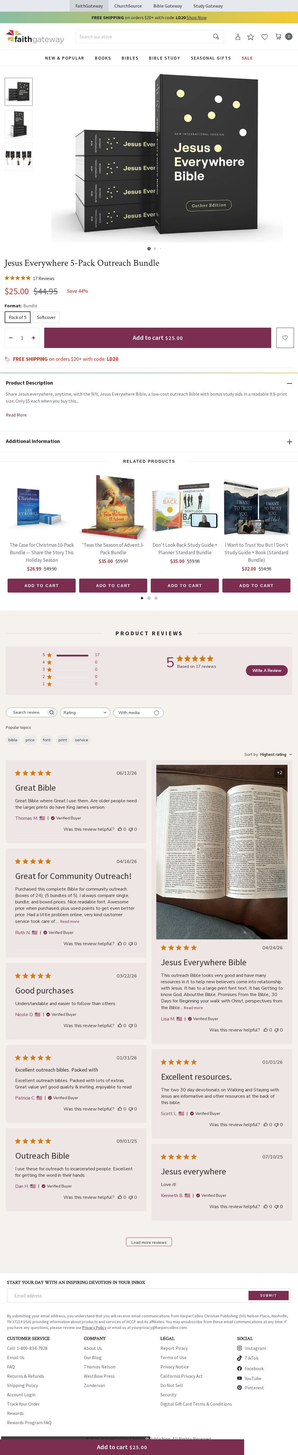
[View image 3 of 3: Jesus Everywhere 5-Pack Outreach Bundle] (18, 156)
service (81, 740)
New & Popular (64, 58)
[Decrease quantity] (11, 338)
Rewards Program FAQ (29, 1422)
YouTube (253, 1378)
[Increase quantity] (33, 338)
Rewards (15, 1413)
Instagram (255, 1348)
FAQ (11, 1367)
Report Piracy (174, 1348)
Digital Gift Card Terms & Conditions (196, 1404)
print (62, 740)
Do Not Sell (171, 1385)
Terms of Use (173, 1357)
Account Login (21, 1394)
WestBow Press (99, 1376)
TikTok (251, 1358)
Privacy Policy (94, 1327)
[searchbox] (26, 712)
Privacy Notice (174, 1367)
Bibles (130, 58)
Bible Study (164, 58)
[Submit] (216, 37)
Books (103, 58)
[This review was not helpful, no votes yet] (131, 829)
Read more (193, 1007)
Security (168, 1394)
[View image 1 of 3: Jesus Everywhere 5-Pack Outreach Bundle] (18, 91)
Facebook (254, 1368)
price (30, 740)
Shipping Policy (22, 1385)
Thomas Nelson (100, 1367)
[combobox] (150, 36)
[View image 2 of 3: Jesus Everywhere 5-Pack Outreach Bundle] (18, 124)
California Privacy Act (181, 1376)
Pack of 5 (17, 317)
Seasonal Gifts (211, 58)
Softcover (46, 317)
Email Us (15, 1357)
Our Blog (93, 1357)
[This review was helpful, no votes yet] (120, 829)
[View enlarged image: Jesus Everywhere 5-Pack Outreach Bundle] (167, 156)
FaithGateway (89, 6)
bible (12, 740)
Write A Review (266, 670)
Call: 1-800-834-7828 (27, 1348)
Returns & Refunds (25, 1376)
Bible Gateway (167, 6)
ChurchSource (128, 6)
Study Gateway (208, 6)
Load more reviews (149, 1242)
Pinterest (254, 1388)
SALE (247, 58)
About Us (93, 1348)
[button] (149, 248)
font (46, 740)
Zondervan (94, 1385)
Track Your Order (23, 1404)
